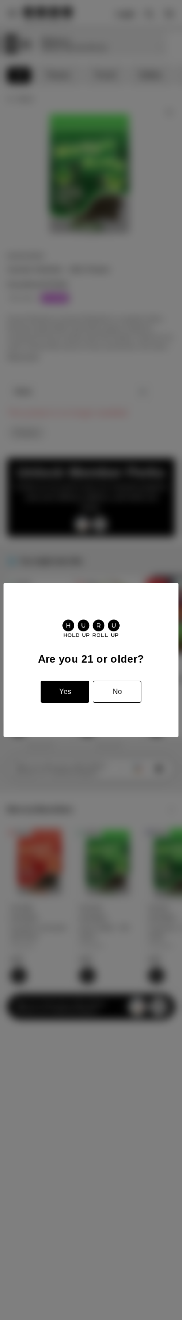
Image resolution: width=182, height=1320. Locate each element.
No (117, 691)
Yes (65, 691)
